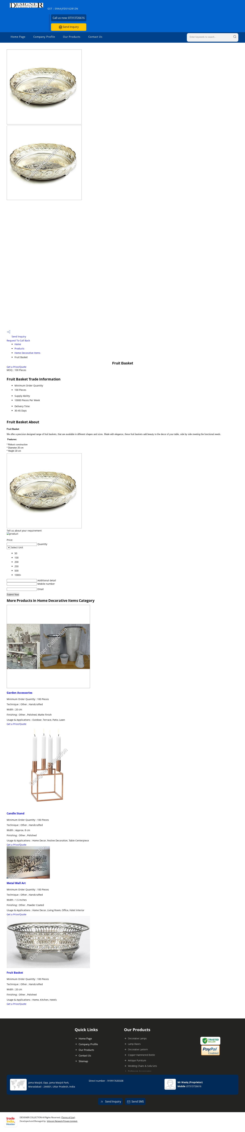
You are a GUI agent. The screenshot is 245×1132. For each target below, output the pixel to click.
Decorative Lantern (138, 1049)
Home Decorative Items (27, 352)
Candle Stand (15, 813)
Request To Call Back (18, 340)
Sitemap (83, 1061)
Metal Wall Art (16, 883)
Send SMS (138, 1101)
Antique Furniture (137, 1060)
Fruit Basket (15, 972)
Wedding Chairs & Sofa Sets (142, 1065)
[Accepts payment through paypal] (210, 1054)
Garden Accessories (19, 693)
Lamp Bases (134, 1043)
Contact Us (95, 36)
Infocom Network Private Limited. (62, 1121)
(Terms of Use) (68, 1117)
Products (19, 348)
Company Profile (44, 36)
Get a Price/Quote (16, 366)
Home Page (18, 36)
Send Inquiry (70, 27)
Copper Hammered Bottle (141, 1054)
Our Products (71, 36)
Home (17, 344)
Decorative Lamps (137, 1038)
